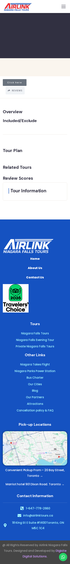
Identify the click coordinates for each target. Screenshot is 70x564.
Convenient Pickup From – (24, 470)
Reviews (16, 90)
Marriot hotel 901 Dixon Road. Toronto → (35, 484)
